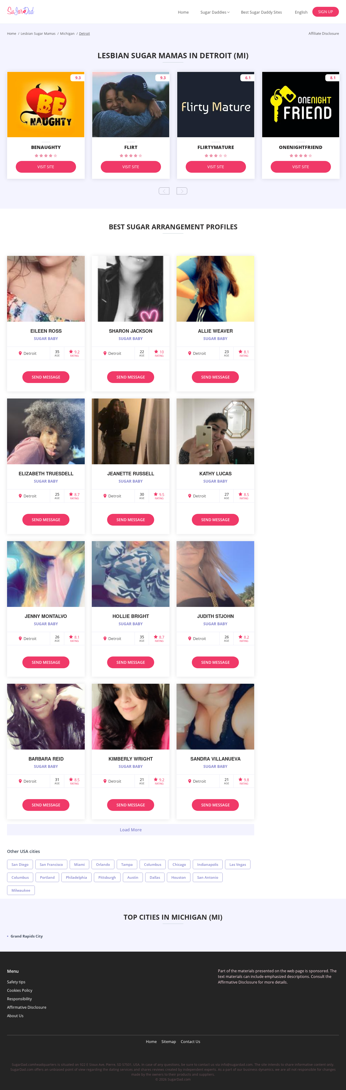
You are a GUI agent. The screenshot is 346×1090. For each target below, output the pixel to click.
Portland (47, 877)
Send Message (46, 377)
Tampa (127, 864)
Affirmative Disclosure (26, 1007)
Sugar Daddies (213, 12)
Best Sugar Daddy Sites (261, 12)
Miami (79, 864)
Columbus (152, 864)
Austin (132, 877)
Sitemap (168, 1041)
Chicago (179, 864)
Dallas (155, 877)
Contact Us (190, 1041)
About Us (15, 1015)
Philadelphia (76, 877)
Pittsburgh (107, 877)
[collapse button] (130, 829)
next (182, 191)
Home (183, 12)
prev (164, 191)
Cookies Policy (19, 990)
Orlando (103, 864)
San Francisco (51, 864)
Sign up (325, 11)
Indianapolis (207, 864)
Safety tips (16, 982)
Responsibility (19, 998)
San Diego (20, 864)
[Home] (31, 11)
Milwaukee (21, 890)
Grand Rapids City (27, 936)
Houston (178, 877)
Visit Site (45, 166)
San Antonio (207, 877)
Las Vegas (237, 864)
